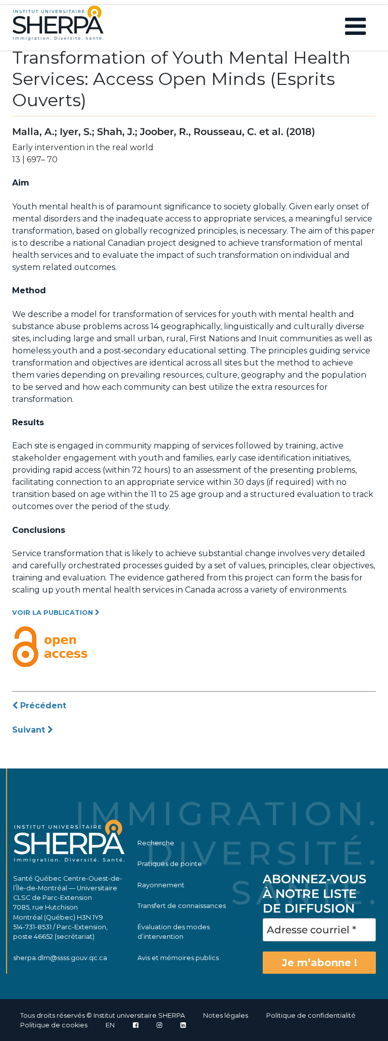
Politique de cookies (53, 1025)
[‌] (159, 1025)
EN (110, 1025)
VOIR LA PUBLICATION (53, 612)
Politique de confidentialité (311, 1015)
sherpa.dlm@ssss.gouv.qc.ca (60, 958)
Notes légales (225, 1015)
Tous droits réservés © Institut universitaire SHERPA (102, 1015)
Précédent (42, 705)
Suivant (29, 730)
